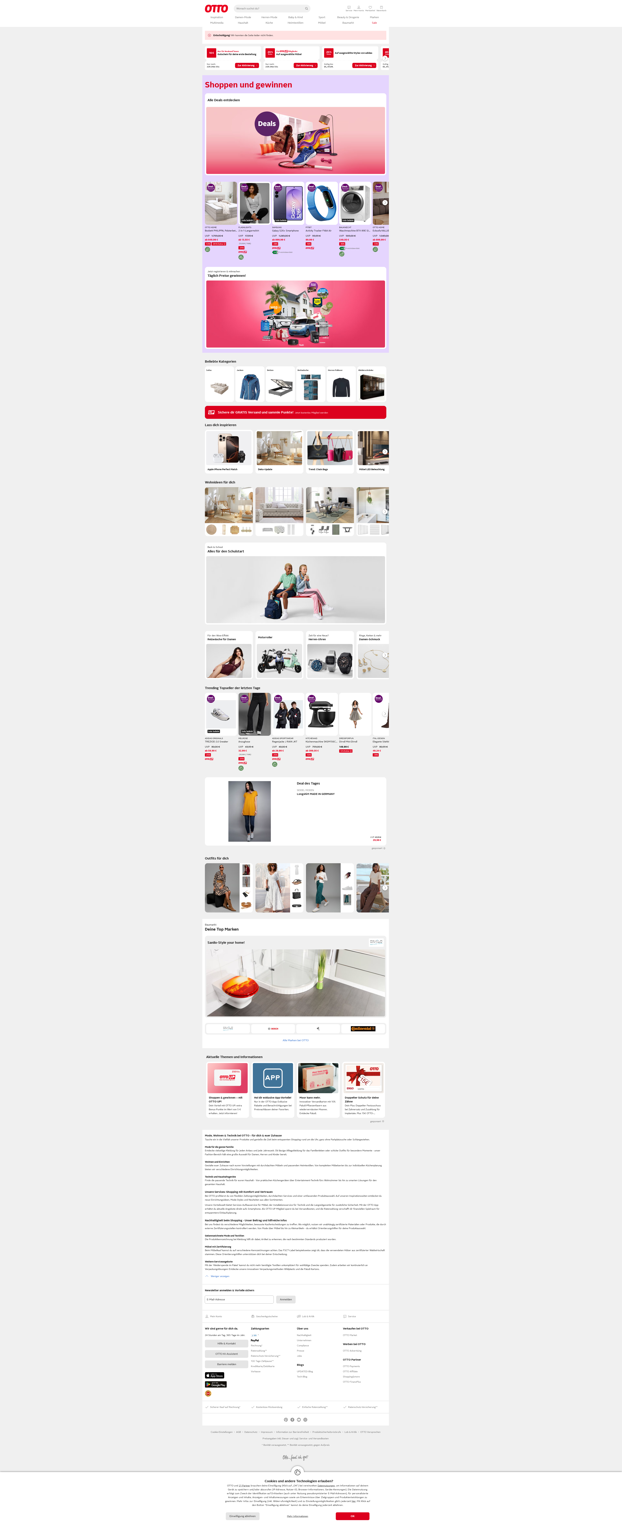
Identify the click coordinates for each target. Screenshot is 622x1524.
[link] (208, 1393)
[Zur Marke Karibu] (318, 1028)
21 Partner (244, 1485)
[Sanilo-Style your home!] (295, 977)
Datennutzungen (326, 1485)
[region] (311, 1498)
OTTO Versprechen (370, 1432)
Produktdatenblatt (286, 252)
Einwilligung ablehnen (243, 1516)
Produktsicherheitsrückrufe (326, 1432)
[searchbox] (268, 8)
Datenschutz (250, 1432)
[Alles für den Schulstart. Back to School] (295, 583)
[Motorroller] (279, 655)
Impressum (267, 1432)
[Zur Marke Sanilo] (228, 1028)
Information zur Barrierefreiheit (292, 1432)
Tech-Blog (302, 1376)
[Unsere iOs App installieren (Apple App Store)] (214, 1375)
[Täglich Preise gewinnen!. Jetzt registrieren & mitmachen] (295, 308)
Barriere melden (226, 1364)
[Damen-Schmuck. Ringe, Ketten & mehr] (380, 655)
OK (353, 1516)
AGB (238, 1432)
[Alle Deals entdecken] (295, 134)
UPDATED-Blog (305, 1371)
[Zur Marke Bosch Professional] (273, 1028)
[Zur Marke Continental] (363, 1028)
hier (354, 1501)
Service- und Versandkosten (314, 1438)
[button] (219, 384)
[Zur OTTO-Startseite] (216, 8)
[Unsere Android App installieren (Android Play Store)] (216, 1384)
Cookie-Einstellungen (222, 1432)
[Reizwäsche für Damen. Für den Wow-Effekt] (229, 655)
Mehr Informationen (297, 1516)
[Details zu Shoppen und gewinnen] (211, 188)
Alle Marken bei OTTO (296, 1040)
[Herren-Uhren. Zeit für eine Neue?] (330, 655)
